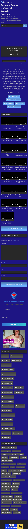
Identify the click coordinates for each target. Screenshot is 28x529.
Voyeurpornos (7, 437)
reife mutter (18, 496)
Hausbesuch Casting (8, 396)
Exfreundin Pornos (8, 383)
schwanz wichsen (7, 502)
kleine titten (15, 486)
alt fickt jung (6, 447)
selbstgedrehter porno (14, 106)
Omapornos (20, 405)
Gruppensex (20, 392)
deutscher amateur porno (9, 463)
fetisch (4, 470)
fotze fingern (13, 470)
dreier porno (21, 467)
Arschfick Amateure (17, 356)
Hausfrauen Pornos (8, 401)
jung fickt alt (6, 486)
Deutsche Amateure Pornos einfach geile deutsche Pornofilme (9, 8)
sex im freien (6, 506)
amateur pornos (9, 103)
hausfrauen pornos (19, 480)
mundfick (15, 489)
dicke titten (5, 467)
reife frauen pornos (7, 496)
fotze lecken (22, 470)
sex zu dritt (5, 509)
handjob (5, 476)
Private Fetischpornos (9, 415)
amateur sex (17, 451)
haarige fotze (20, 103)
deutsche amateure (7, 460)
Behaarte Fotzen (14, 96)
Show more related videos (14, 228)
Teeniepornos (7, 433)
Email (3, 269)
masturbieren (6, 489)
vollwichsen (14, 509)
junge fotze (16, 483)
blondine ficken (14, 457)
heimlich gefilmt (6, 483)
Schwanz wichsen (8, 424)
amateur (15, 447)
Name (3, 263)
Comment (3, 243)
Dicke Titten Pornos (8, 378)
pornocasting (6, 493)
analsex (5, 454)
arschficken (13, 454)
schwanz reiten (18, 499)
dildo (13, 467)
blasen (21, 454)
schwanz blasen (7, 499)
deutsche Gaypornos (8, 369)
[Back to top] (23, 524)
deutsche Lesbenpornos (9, 374)
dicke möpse (22, 463)
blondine (5, 457)
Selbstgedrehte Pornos (14, 99)
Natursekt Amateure (8, 405)
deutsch (24, 457)
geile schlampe (6, 473)
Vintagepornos (18, 433)
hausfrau (13, 476)
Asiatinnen (6, 360)
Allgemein (6, 356)
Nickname (7, 309)
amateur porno (6, 451)
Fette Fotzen (19, 387)
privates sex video (17, 493)
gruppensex (17, 473)
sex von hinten (16, 506)
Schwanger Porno (8, 419)
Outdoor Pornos (7, 410)
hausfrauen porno (7, 480)
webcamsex (18, 512)
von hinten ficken (7, 512)
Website (3, 275)
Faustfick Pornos (7, 387)
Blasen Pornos (7, 365)
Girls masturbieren (8, 392)
